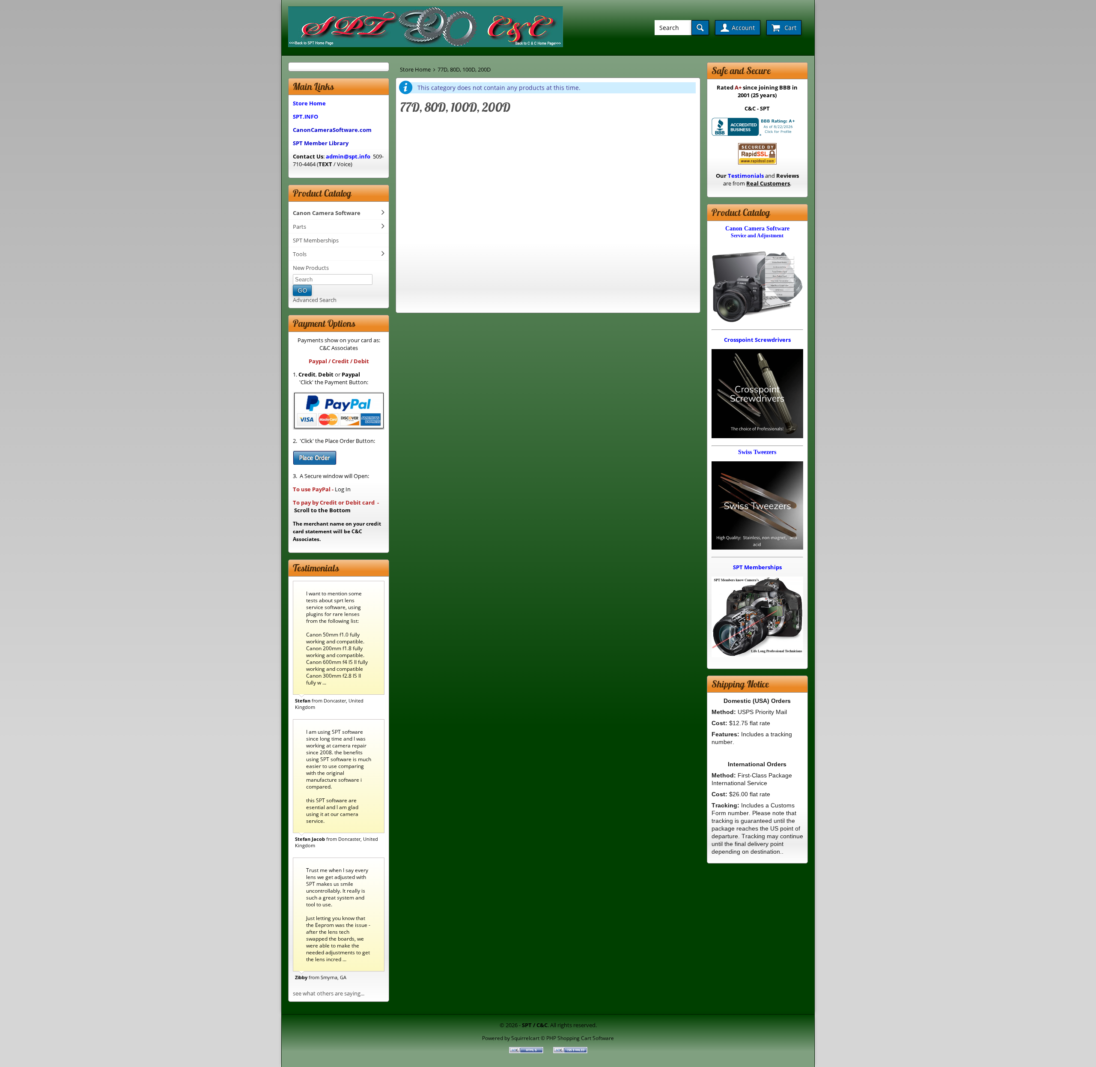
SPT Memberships (316, 240)
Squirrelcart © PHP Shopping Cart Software (562, 1037)
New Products (311, 268)
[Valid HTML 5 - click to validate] (527, 1051)
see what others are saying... (328, 993)
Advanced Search (315, 300)
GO (302, 290)
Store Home (415, 69)
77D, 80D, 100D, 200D (464, 69)
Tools (300, 254)
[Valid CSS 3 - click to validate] (570, 1051)
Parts (299, 226)
